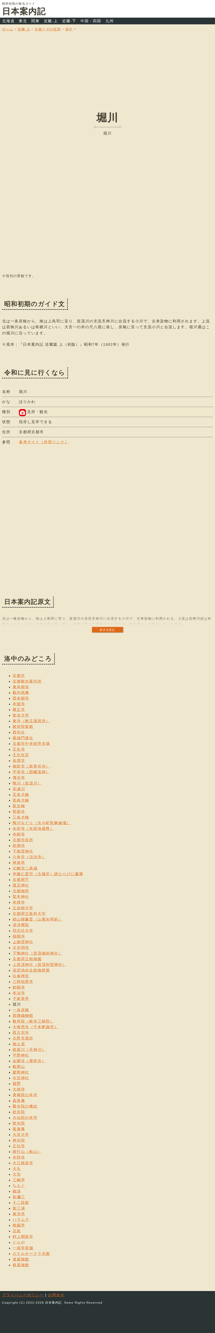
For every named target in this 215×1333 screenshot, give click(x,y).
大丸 (17, 1169)
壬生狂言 (21, 755)
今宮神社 (21, 1078)
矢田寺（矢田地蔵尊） (33, 829)
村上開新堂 (23, 1237)
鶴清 (17, 1191)
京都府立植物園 (27, 959)
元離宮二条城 (25, 868)
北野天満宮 (23, 1038)
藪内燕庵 (21, 693)
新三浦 (19, 1208)
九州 (109, 21)
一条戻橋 (21, 1010)
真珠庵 (19, 1101)
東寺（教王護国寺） (31, 721)
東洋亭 (19, 1214)
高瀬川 (19, 789)
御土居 (19, 1044)
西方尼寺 (21, 1033)
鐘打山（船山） (27, 1152)
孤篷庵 (19, 1129)
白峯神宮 (21, 976)
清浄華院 (21, 925)
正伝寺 (19, 1146)
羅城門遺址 (23, 738)
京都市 (19, 676)
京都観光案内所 (27, 681)
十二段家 (21, 1203)
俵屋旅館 (21, 1259)
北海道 (8, 21)
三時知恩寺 (23, 982)
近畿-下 (69, 21)
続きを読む (107, 629)
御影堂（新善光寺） (31, 766)
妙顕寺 (19, 987)
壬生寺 (19, 749)
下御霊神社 (23, 851)
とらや (19, 1242)
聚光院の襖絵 (25, 1106)
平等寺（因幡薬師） (31, 772)
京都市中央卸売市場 (31, 744)
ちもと (19, 1186)
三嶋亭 (19, 1180)
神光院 (19, 1140)
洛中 (69, 29)
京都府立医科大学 (29, 914)
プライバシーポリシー (23, 1295)
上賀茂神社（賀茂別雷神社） (40, 965)
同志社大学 (23, 931)
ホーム (7, 29)
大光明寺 (21, 948)
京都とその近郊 (48, 29)
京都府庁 (21, 880)
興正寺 (19, 710)
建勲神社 (21, 1072)
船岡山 (19, 1067)
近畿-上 (51, 21)
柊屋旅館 (21, 1265)
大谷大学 (21, 1135)
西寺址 (19, 732)
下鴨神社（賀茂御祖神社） (38, 953)
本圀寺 (19, 704)
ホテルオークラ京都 (31, 1254)
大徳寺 (19, 1089)
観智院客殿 (23, 727)
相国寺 (19, 936)
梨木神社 (21, 897)
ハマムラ (21, 1220)
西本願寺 (21, 698)
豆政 (17, 1231)
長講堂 (19, 761)
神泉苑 (19, 863)
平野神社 (21, 1055)
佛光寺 (19, 778)
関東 (35, 21)
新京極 (19, 806)
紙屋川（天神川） (29, 1050)
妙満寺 (19, 846)
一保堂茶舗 (23, 1248)
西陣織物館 (23, 1016)
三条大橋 (21, 817)
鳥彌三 (19, 1197)
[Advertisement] (107, 74)
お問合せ (56, 1295)
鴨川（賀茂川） (27, 783)
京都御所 (21, 891)
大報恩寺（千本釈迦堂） (35, 1027)
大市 (17, 1174)
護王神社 (21, 885)
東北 (23, 21)
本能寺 (19, 834)
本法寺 (19, 993)
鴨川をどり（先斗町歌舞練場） (42, 823)
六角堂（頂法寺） (29, 857)
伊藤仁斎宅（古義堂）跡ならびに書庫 (48, 874)
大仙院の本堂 (25, 1118)
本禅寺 (19, 902)
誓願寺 (19, 812)
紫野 (17, 1084)
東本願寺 (21, 687)
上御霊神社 (23, 942)
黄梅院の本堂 (25, 1095)
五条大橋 (21, 795)
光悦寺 (19, 1157)
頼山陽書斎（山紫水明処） (38, 919)
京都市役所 (23, 840)
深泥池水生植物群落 (31, 970)
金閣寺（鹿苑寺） (29, 1061)
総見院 (19, 1112)
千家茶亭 (21, 999)
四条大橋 (21, 800)
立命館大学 (23, 908)
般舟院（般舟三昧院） (33, 1021)
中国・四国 (90, 21)
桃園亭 (19, 1225)
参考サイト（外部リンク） (44, 442)
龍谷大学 (21, 715)
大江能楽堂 (23, 1163)
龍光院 (19, 1123)
